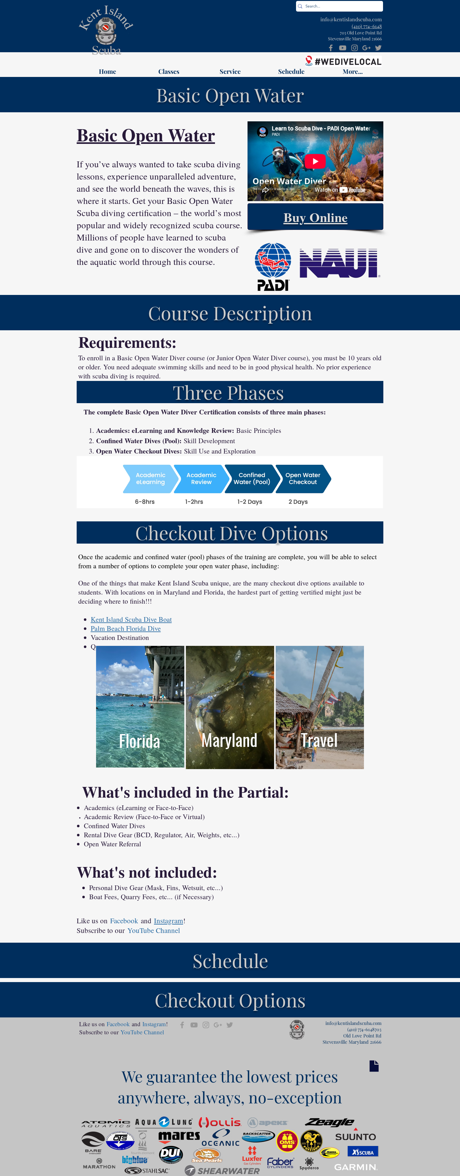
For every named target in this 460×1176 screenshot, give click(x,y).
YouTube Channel (153, 930)
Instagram (168, 920)
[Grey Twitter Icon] (378, 47)
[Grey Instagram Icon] (354, 47)
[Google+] (366, 47)
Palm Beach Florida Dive (126, 628)
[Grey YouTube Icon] (342, 47)
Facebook (124, 920)
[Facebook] (330, 47)
